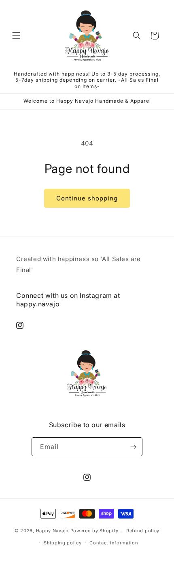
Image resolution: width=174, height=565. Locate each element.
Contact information (113, 543)
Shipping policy (63, 543)
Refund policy (142, 530)
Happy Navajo (52, 530)
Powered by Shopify (94, 530)
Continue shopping (87, 198)
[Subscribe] (133, 446)
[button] (16, 35)
